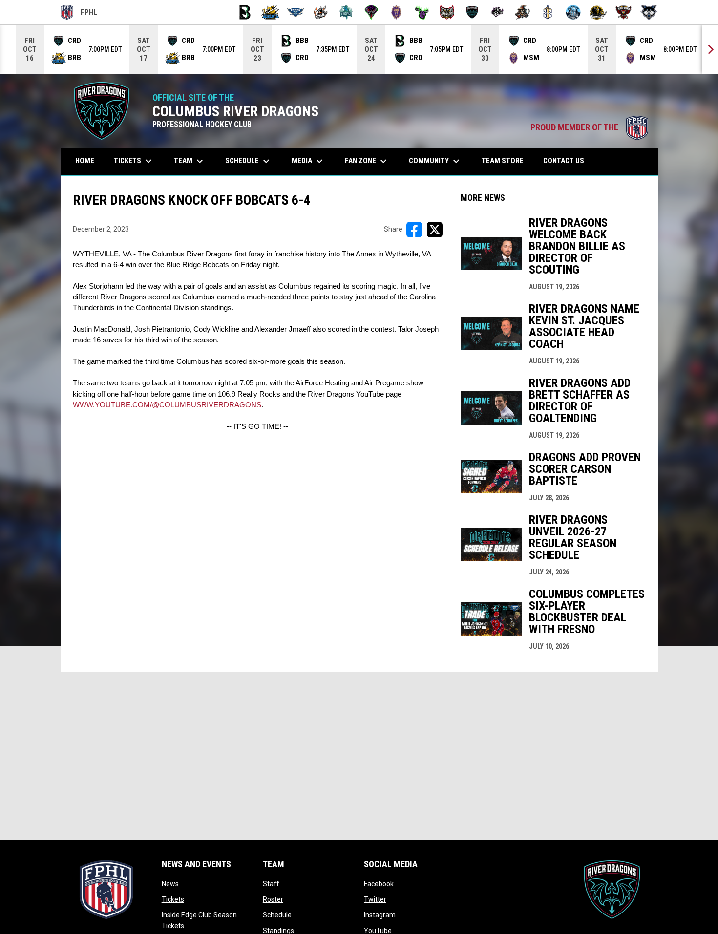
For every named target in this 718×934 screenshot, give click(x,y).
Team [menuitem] (190, 161)
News (170, 884)
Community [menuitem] (435, 161)
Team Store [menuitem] (506, 160)
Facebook (379, 884)
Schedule (277, 915)
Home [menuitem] (84, 160)
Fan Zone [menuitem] (367, 161)
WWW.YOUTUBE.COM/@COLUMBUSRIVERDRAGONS (167, 405)
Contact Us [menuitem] (563, 160)
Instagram (380, 915)
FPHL (79, 14)
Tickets (173, 899)
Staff (271, 884)
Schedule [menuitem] (248, 161)
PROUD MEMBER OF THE (589, 127)
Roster (273, 899)
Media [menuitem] (308, 161)
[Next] (710, 49)
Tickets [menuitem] (134, 161)
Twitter (375, 899)
